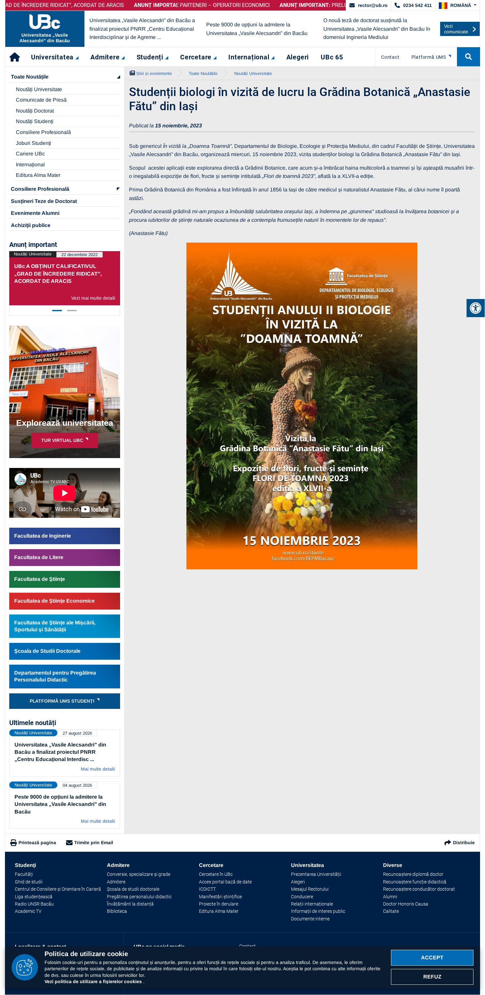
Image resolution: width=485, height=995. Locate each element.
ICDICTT (207, 889)
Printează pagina (37, 842)
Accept (432, 957)
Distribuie (464, 842)
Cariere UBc (30, 153)
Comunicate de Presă (41, 100)
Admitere (116, 881)
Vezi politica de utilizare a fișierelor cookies (94, 981)
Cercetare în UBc (216, 874)
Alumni (390, 896)
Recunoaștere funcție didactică (414, 881)
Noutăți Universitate (39, 89)
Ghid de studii (29, 881)
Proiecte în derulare (218, 904)
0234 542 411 (417, 5)
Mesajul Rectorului (310, 889)
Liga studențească (33, 896)
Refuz (432, 976)
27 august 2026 (77, 733)
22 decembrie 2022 (79, 254)
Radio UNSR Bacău (34, 904)
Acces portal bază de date (225, 881)
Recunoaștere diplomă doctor (413, 874)
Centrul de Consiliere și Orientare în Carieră (58, 889)
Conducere (302, 896)
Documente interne (310, 918)
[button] (457, 5)
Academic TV (28, 911)
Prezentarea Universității (316, 874)
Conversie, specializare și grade (138, 874)
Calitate (391, 911)
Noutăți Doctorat (35, 111)
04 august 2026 (77, 785)
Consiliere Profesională (43, 132)
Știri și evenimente (154, 73)
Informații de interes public (318, 911)
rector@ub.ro (373, 5)
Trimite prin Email (93, 842)
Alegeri (298, 881)
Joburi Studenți (33, 143)
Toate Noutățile (29, 77)
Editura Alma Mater (38, 175)
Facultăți (24, 874)
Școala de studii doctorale (133, 889)
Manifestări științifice (220, 896)
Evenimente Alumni (35, 213)
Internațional (30, 164)
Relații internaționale (312, 904)
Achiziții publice (30, 225)
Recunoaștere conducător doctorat (419, 889)
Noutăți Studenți (34, 121)
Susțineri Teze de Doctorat (44, 201)
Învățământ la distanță (130, 904)
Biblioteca (117, 911)
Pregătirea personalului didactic (139, 896)
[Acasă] (15, 56)
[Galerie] (302, 406)
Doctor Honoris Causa (405, 904)
